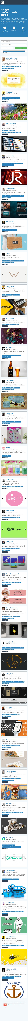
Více (7, 47)
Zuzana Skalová (10, 740)
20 (8, 1004)
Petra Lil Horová (10, 804)
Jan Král (8, 253)
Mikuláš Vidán (10, 221)
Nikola (8, 447)
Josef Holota (9, 541)
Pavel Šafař (9, 92)
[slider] (2, 51)
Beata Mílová (10, 318)
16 (17, 1002)
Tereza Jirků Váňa (11, 771)
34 (5, 1007)
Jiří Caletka (9, 707)
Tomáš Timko (10, 286)
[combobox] (14, 41)
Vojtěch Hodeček (11, 969)
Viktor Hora (9, 673)
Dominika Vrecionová (12, 574)
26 (19, 1004)
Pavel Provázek (10, 642)
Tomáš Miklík (10, 348)
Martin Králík (10, 156)
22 (14, 1004)
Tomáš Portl (9, 838)
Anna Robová (10, 903)
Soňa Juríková (10, 380)
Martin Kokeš (10, 510)
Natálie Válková (10, 188)
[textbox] (14, 41)
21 (11, 1004)
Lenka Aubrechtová (11, 58)
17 (20, 1002)
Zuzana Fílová (10, 479)
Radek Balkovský (11, 123)
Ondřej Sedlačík (10, 870)
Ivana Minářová (10, 937)
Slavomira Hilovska (11, 608)
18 (23, 1002)
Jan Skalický (9, 413)
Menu (24, 2)
